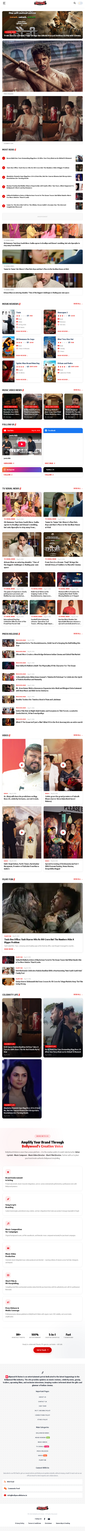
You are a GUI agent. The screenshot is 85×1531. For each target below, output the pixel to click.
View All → (78, 304)
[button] (4, 3)
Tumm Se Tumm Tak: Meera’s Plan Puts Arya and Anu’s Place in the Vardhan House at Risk (36, 269)
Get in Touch (41, 1350)
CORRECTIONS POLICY (42, 1415)
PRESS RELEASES (42, 1451)
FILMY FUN (42, 1460)
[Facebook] (44, 1518)
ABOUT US (42, 1397)
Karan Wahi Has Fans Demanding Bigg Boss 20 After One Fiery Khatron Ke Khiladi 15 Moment (39, 158)
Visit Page (49, 463)
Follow (7, 474)
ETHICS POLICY (43, 1419)
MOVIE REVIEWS (40, 1437)
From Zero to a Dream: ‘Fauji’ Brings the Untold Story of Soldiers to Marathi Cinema (42, 35)
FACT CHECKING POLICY (42, 1410)
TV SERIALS (40, 1446)
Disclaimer (48, 1523)
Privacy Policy (19, 1523)
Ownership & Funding (63, 1523)
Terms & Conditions (34, 1523)
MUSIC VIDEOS (42, 1442)
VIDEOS (40, 1455)
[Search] (75, 3)
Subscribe (8, 463)
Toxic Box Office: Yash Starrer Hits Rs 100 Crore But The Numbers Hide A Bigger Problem (38, 168)
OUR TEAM (42, 1406)
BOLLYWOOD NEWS (42, 1433)
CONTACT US (42, 1401)
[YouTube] (49, 1518)
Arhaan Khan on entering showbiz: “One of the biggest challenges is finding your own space (36, 293)
